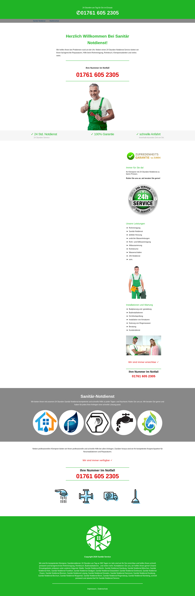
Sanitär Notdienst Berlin (94, 568)
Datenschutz (103, 589)
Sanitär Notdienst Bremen (56, 573)
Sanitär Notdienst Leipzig (77, 573)
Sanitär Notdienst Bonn (93, 576)
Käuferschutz (54, 21)
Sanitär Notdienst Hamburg (116, 568)
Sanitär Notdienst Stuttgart (84, 571)
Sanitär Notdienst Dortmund (131, 571)
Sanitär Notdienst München (138, 568)
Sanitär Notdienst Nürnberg (139, 576)
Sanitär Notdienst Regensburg (115, 576)
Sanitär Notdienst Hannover (121, 573)
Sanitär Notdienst (39, 21)
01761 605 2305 (97, 74)
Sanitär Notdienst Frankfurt (62, 571)
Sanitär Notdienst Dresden (98, 573)
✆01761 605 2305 (97, 13)
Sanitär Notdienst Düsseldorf (107, 571)
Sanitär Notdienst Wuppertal (71, 576)
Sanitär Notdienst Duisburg (144, 573)
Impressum (91, 589)
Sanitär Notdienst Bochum (48, 576)
